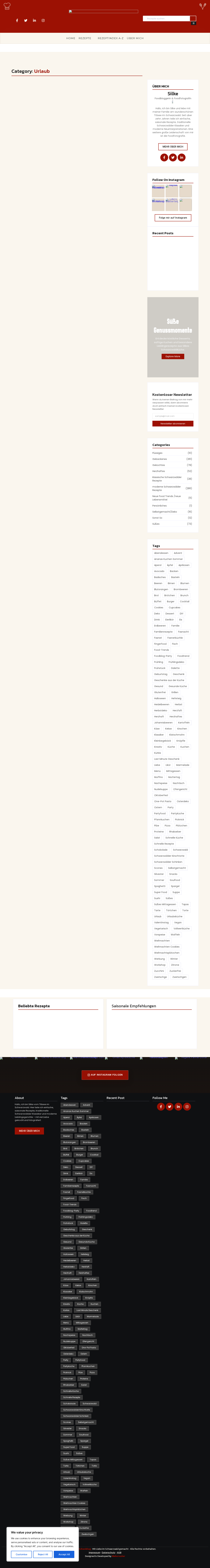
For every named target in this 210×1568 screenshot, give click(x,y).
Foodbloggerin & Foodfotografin (173, 98)
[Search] (193, 18)
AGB (119, 1552)
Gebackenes (23, 88)
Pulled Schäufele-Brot (170, 1034)
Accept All (64, 1554)
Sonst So (38, 88)
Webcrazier (118, 1556)
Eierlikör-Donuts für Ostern (168, 280)
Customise (21, 1554)
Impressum (94, 1552)
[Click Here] (193, 23)
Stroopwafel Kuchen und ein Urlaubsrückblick (61, 94)
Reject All (43, 1554)
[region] (43, 1544)
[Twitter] (26, 20)
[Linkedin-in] (34, 20)
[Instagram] (43, 20)
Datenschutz (108, 1552)
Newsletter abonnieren (173, 423)
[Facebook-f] (17, 20)
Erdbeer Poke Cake (163, 246)
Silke (173, 93)
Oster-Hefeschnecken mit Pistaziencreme (167, 265)
